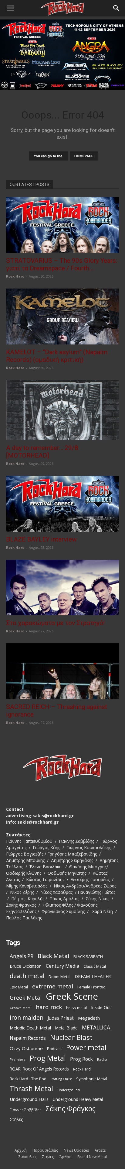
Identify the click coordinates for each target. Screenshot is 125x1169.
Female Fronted (91, 987)
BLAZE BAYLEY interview (41, 539)
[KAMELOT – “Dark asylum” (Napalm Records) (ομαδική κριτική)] (62, 316)
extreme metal (52, 986)
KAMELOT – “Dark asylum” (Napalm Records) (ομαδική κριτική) (56, 355)
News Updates (76, 1150)
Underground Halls (29, 1099)
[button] (10, 8)
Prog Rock (81, 1059)
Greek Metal (26, 997)
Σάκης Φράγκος (71, 1108)
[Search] (116, 8)
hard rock (49, 1007)
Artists (100, 1150)
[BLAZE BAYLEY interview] (62, 504)
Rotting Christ (61, 1079)
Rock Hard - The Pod (28, 1078)
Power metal (86, 1047)
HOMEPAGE (83, 156)
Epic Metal (19, 987)
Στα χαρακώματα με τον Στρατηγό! (55, 623)
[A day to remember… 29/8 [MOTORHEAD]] (62, 410)
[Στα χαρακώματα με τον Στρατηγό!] (62, 588)
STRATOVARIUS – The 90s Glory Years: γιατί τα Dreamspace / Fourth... (61, 264)
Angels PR (21, 956)
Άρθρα (65, 1156)
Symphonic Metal (91, 1078)
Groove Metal (21, 1008)
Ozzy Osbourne (26, 1048)
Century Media (62, 966)
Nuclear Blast (71, 1037)
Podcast (54, 1048)
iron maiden (26, 1017)
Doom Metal (59, 976)
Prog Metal (48, 1058)
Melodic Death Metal (30, 1028)
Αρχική (21, 1150)
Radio (102, 1059)
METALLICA (96, 1027)
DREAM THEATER (93, 976)
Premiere (17, 1059)
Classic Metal (94, 966)
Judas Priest (61, 1018)
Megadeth (89, 1018)
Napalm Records (28, 1038)
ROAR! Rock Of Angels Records (39, 1069)
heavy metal (76, 1007)
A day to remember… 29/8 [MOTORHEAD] (42, 451)
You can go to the (48, 156)
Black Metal (53, 956)
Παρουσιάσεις (45, 1150)
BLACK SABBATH (88, 956)
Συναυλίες (27, 1156)
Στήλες (16, 1119)
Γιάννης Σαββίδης (25, 1109)
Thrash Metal (31, 1088)
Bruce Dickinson (26, 966)
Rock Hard (15, 276)
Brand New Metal (92, 1156)
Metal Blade (66, 1028)
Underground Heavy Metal (78, 1099)
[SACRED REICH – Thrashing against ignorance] (62, 671)
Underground (68, 1090)
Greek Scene (72, 996)
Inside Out (101, 1007)
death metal (27, 976)
